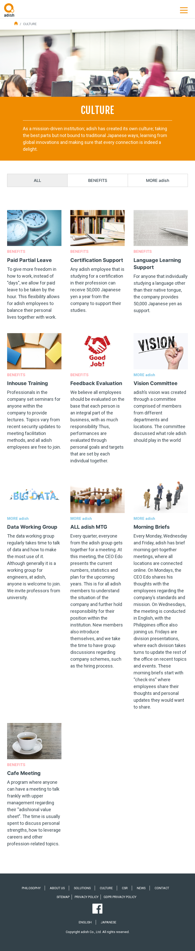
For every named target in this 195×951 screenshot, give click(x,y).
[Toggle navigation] (184, 10)
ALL (37, 180)
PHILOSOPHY (31, 888)
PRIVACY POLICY (87, 897)
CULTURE (106, 888)
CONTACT (162, 888)
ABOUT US (57, 888)
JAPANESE (108, 922)
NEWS (141, 888)
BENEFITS (97, 180)
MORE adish (157, 180)
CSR (125, 888)
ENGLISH (85, 922)
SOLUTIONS (82, 888)
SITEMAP (63, 897)
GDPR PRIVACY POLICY (120, 897)
